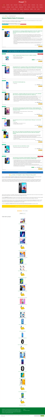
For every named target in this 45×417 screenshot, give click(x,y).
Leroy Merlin (7, 9)
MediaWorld (14, 9)
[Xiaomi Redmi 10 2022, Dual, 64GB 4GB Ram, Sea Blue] (7, 149)
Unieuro (38, 9)
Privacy (24, 409)
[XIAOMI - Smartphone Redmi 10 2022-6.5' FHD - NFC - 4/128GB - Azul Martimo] (7, 58)
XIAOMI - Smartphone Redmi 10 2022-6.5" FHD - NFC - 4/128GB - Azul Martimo (24, 55)
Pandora (21, 9)
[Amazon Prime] (41, 59)
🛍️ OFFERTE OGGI (22, 13)
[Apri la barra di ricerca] (23, 11)
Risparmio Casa (26, 9)
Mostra (24, 213)
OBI (18, 9)
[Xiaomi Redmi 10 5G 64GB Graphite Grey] (7, 85)
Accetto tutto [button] (42, 415)
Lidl (10, 9)
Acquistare (40, 46)
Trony (35, 9)
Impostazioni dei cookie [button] (37, 415)
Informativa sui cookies (26, 410)
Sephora (31, 9)
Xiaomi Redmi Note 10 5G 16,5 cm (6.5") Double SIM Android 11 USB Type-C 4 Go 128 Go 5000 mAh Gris (27, 120)
